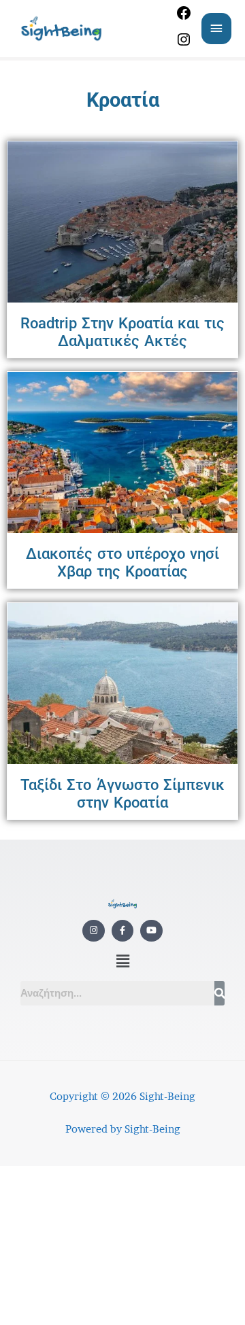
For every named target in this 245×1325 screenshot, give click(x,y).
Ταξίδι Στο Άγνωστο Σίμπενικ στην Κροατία (122, 793)
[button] (122, 961)
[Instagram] (184, 44)
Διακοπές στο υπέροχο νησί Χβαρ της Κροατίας (123, 562)
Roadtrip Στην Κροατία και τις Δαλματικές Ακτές (122, 332)
